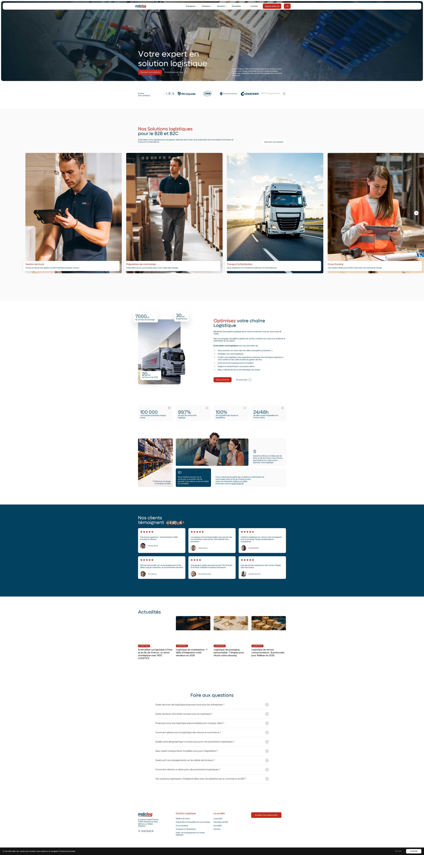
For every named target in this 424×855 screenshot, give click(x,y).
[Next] (416, 213)
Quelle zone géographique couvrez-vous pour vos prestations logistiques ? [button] (194, 741)
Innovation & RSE (221, 822)
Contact (217, 829)
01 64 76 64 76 (238, 483)
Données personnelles (67, 851)
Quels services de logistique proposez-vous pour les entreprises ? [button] (189, 704)
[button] (150, 72)
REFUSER (398, 851)
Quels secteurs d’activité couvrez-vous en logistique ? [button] (183, 714)
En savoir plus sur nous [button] (173, 72)
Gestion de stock (183, 818)
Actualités (218, 825)
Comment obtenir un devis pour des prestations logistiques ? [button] (187, 769)
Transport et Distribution (186, 829)
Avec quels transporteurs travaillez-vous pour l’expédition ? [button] (186, 751)
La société (218, 818)
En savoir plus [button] (241, 380)
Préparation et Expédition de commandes (193, 822)
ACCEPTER (413, 851)
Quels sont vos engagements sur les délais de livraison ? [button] (185, 760)
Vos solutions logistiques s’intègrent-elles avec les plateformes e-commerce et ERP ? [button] (200, 778)
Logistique (144, 646)
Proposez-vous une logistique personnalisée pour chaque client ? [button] (189, 723)
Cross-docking (182, 825)
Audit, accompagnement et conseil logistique (190, 833)
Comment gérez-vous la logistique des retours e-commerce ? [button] (188, 732)
